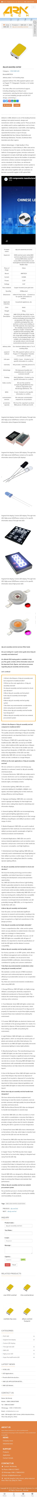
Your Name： (9, 1230)
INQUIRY (8, 105)
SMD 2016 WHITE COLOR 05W (15, 1203)
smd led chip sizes (10, 1319)
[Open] (35, 28)
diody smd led (12, 1211)
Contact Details (8, 1458)
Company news (8, 1441)
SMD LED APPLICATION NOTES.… (13, 1381)
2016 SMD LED (14, 71)
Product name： (10, 1223)
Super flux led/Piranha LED (11, 1357)
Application (6, 1455)
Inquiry (23, 1496)
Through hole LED (8, 1347)
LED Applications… (8, 1373)
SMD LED (23, 25)
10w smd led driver (27, 1295)
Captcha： (8, 1256)
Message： (8, 1245)
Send (7, 1265)
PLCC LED (6, 1336)
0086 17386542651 (15, 1408)
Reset (14, 1265)
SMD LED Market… (8, 1385)
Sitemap (25, 1490)
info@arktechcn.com (12, 1)
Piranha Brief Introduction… (11, 1377)
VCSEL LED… (6, 1369)
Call (14, 1496)
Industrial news (8, 1444)
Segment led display (9, 1340)
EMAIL (17, 105)
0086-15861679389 (29, 1)
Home (7, 25)
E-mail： (7, 1238)
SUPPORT (7, 1449)
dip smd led (14, 1208)
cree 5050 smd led (10, 1295)
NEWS (5, 1437)
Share (4, 1496)
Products (15, 25)
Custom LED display (9, 1343)
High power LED (8, 1354)
